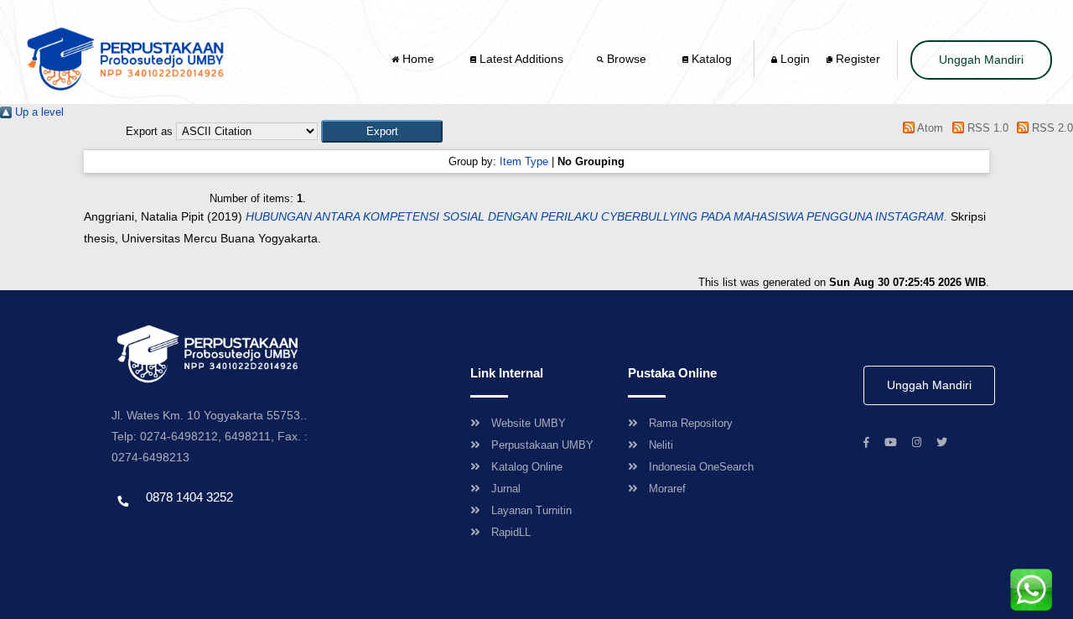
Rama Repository (691, 423)
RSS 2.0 (1051, 128)
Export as (149, 131)
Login (793, 58)
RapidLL (511, 532)
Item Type (524, 161)
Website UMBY (528, 423)
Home (418, 58)
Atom (929, 128)
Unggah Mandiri (981, 59)
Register (856, 58)
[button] (382, 131)
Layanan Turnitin (531, 510)
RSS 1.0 (986, 128)
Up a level (38, 112)
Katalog (710, 58)
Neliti (661, 445)
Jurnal (506, 488)
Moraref (667, 488)
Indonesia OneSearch (701, 466)
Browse (627, 58)
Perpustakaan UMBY (542, 445)
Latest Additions (519, 58)
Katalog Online (526, 466)
